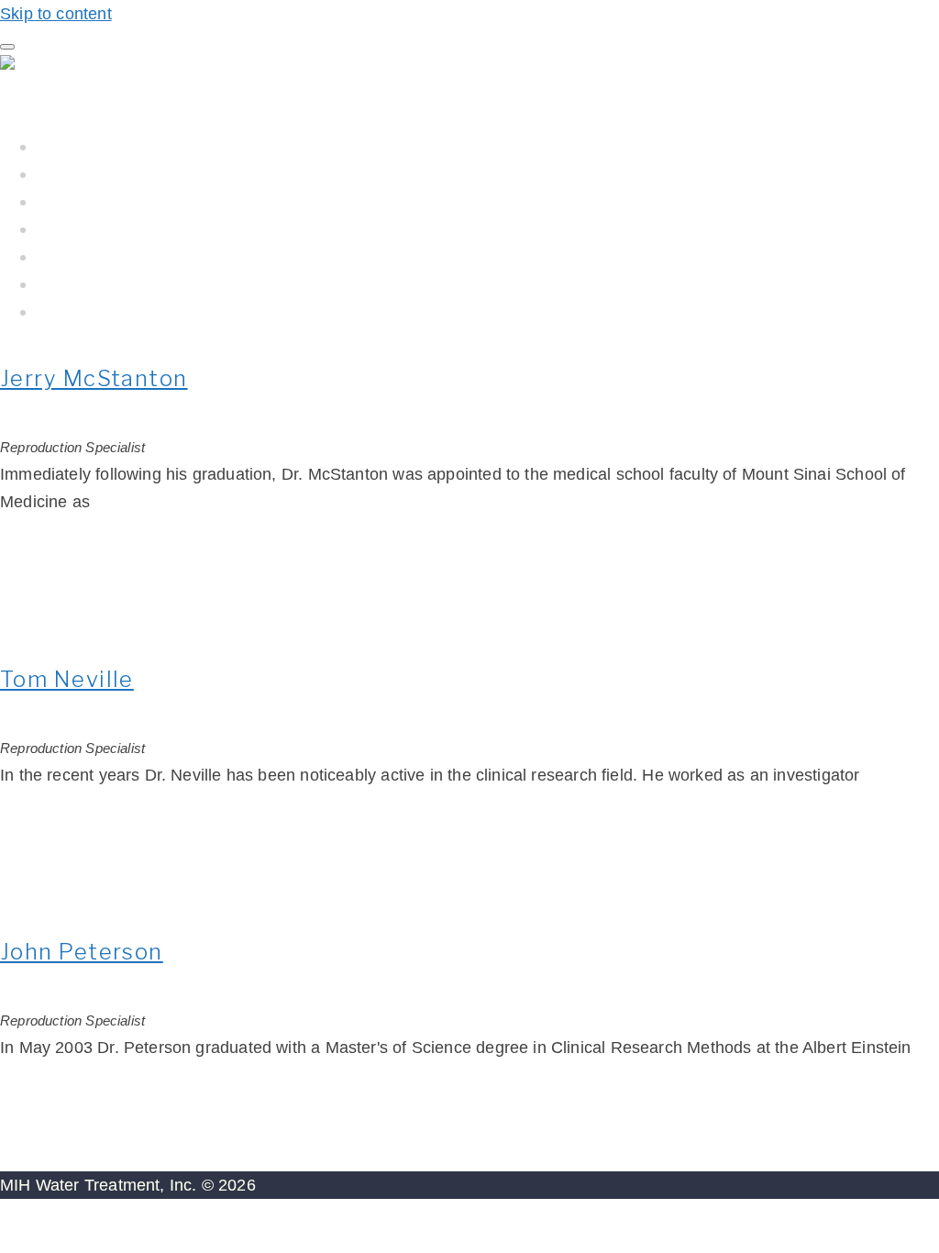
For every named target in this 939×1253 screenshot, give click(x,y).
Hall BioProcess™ (106, 173)
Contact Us (79, 311)
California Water (100, 228)
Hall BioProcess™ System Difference (181, 201)
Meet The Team (97, 256)
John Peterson (81, 951)
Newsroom (80, 284)
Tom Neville (67, 679)
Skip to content (56, 14)
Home (60, 146)
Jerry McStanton (94, 378)
